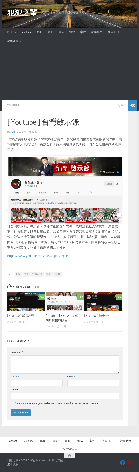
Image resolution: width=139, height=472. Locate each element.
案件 (83, 32)
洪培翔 (57, 274)
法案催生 (97, 32)
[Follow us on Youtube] (129, 462)
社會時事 (113, 32)
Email (71, 376)
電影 (50, 32)
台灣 (26, 274)
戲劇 (40, 32)
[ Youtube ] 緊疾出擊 (20, 315)
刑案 (18, 274)
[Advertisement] (69, 73)
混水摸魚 (12, 464)
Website (15, 389)
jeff (13, 131)
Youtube (27, 32)
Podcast (12, 32)
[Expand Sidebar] (132, 105)
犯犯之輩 (22, 12)
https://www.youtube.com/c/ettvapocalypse (37, 256)
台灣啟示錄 (37, 274)
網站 (72, 32)
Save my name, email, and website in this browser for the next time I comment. (58, 403)
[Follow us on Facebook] (122, 462)
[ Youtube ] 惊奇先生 (97, 315)
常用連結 (13, 41)
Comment (17, 352)
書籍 (61, 32)
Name (15, 376)
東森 (48, 274)
